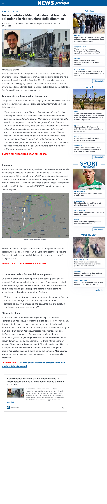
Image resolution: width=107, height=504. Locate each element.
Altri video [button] (100, 290)
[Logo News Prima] (53, 2)
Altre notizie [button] (99, 81)
